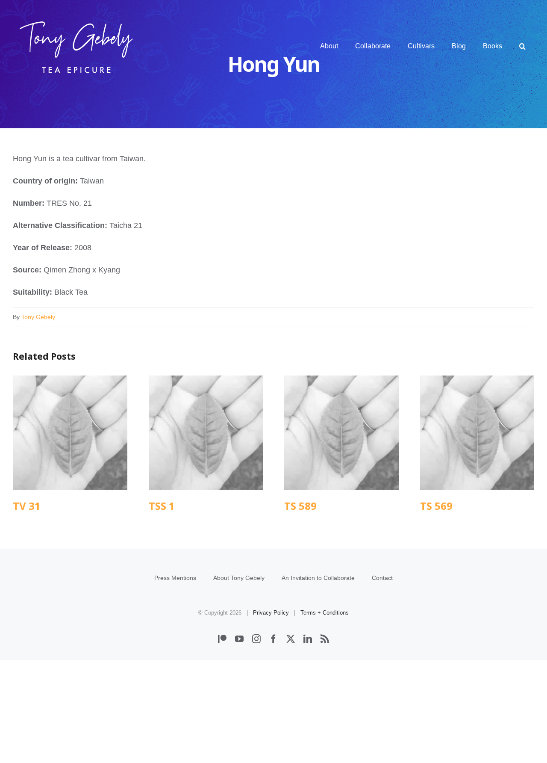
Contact (382, 577)
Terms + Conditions (324, 612)
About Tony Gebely (239, 577)
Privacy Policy (271, 612)
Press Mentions (175, 577)
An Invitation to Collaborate (318, 577)
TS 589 (341, 432)
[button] (522, 46)
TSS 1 (206, 432)
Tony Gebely (38, 316)
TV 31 (70, 432)
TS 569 (477, 432)
